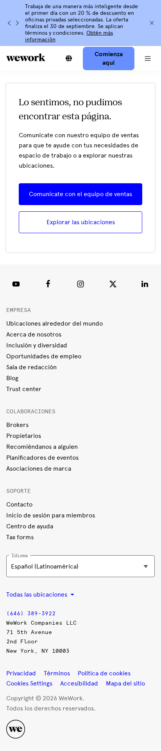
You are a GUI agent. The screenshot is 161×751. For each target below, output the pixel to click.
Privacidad (21, 673)
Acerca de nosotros (33, 334)
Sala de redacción (31, 367)
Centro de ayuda (29, 526)
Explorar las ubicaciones (81, 222)
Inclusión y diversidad (36, 345)
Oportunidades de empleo (43, 356)
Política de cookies (104, 673)
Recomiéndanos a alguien (42, 446)
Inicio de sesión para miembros (50, 515)
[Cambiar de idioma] (69, 58)
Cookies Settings (29, 683)
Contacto (19, 504)
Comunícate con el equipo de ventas (80, 194)
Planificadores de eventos (42, 457)
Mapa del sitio (125, 683)
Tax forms (20, 537)
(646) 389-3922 (30, 613)
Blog (12, 378)
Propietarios (23, 435)
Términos (57, 673)
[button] (148, 58)
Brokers (17, 425)
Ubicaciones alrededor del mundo (54, 323)
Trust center (23, 389)
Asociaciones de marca (38, 468)
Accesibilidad (79, 683)
